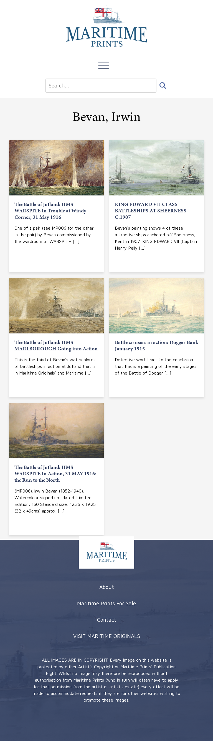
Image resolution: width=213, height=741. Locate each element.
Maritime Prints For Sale (106, 603)
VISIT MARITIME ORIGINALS (106, 636)
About (106, 587)
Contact (106, 619)
